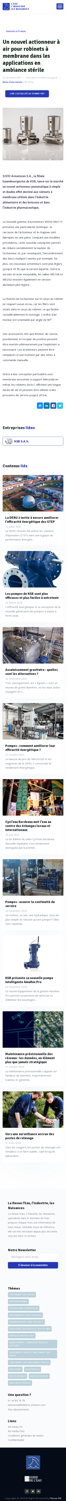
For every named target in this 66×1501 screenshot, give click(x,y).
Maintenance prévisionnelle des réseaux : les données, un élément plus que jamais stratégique (30, 1058)
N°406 (42, 77)
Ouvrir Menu (59, 6)
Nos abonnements (18, 1409)
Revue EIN (55, 1498)
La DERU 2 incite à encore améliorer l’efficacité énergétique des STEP (32, 520)
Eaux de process (39, 1376)
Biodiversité (33, 1369)
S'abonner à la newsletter (33, 1265)
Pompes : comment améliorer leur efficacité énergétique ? (30, 748)
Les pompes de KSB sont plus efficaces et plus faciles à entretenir (32, 596)
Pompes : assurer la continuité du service (30, 904)
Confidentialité (16, 1440)
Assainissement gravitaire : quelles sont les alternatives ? (31, 672)
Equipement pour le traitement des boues (29, 1354)
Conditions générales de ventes (26, 1435)
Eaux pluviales (17, 1376)
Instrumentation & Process (25, 1315)
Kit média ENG (16, 1431)
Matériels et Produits (16, 31)
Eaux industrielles (20, 1383)
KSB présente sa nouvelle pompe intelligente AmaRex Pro (29, 980)
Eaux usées (15, 1369)
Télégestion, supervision (23, 1308)
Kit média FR (15, 1426)
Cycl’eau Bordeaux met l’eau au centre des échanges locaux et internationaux (28, 826)
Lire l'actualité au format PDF (27, 93)
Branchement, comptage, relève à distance (28, 1344)
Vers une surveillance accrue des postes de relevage (29, 1136)
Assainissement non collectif (26, 1322)
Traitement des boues (21, 1294)
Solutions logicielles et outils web (29, 1329)
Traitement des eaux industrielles (29, 1362)
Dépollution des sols (21, 1335)
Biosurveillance (18, 1301)
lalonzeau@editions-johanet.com (26, 1405)
